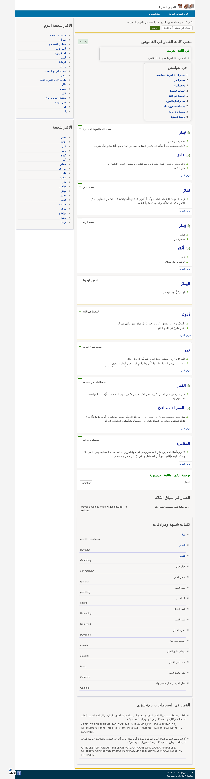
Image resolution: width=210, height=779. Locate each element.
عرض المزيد (185, 175)
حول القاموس (154, 14)
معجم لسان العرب (175, 101)
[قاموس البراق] (186, 6)
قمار (183, 534)
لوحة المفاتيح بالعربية (178, 14)
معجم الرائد (179, 85)
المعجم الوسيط (177, 90)
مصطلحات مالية (177, 111)
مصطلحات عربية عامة (173, 106)
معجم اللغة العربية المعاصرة (171, 75)
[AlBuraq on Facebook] (19, 774)
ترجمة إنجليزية (178, 117)
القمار (183, 545)
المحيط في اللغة (177, 96)
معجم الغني (179, 80)
